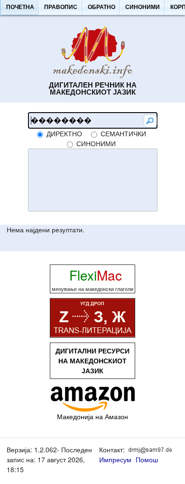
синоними (96, 143)
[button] (20, 7)
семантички (123, 133)
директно (64, 133)
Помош (147, 459)
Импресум (115, 459)
